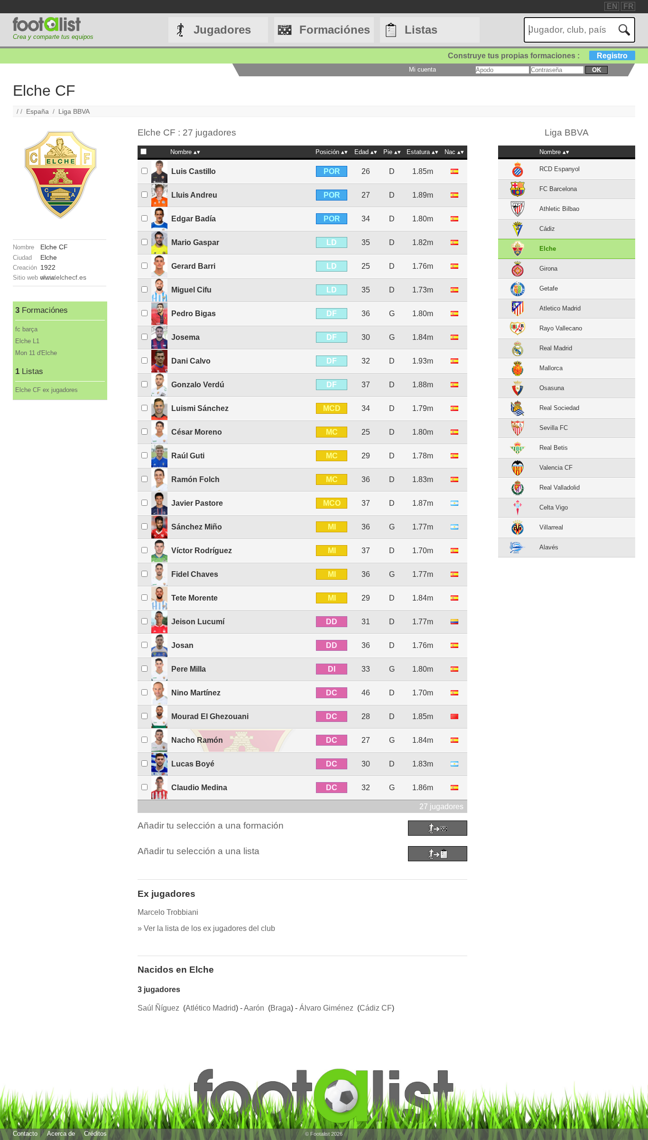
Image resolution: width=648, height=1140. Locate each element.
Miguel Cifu (191, 290)
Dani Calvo (191, 361)
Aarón (254, 1008)
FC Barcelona (558, 188)
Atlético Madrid (210, 1008)
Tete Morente (194, 598)
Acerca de (61, 1133)
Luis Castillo (193, 171)
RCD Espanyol (559, 169)
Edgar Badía (193, 219)
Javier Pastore (197, 503)
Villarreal (551, 527)
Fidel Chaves (194, 574)
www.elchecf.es (63, 277)
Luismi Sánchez (200, 408)
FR (628, 6)
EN (612, 6)
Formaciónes (334, 29)
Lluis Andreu (194, 195)
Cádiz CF (376, 1008)
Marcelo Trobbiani (168, 912)
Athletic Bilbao (559, 208)
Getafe (548, 288)
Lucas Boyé (192, 764)
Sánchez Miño (196, 527)
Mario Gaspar (195, 242)
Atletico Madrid (560, 308)
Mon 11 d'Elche (36, 352)
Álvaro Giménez (326, 1008)
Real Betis (553, 447)
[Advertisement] (59, 542)
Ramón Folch (195, 479)
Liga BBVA (74, 111)
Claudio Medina (199, 788)
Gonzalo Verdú (197, 385)
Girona (548, 268)
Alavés (548, 547)
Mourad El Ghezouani (210, 716)
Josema (185, 337)
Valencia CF (556, 467)
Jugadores (222, 29)
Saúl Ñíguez (158, 1008)
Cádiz (547, 228)
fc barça (26, 329)
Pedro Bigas (193, 314)
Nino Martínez (196, 693)
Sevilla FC (553, 427)
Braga (280, 1008)
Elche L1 (27, 341)
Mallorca (551, 368)
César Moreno (196, 432)
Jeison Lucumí (197, 622)
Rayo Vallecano (560, 328)
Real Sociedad (559, 407)
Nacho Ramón (197, 740)
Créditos (95, 1133)
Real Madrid (555, 348)
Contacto (25, 1133)
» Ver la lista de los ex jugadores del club (206, 928)
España (37, 111)
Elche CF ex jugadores (46, 389)
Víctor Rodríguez (201, 551)
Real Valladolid (559, 487)
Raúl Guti (187, 456)
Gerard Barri (193, 266)
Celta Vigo (553, 507)
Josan (182, 645)
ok (596, 69)
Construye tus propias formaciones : (538, 56)
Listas (421, 29)
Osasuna (551, 388)
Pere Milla (188, 669)
